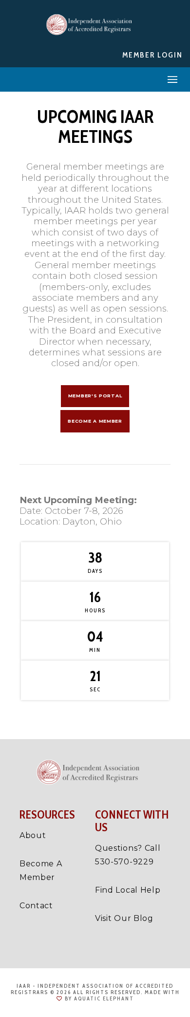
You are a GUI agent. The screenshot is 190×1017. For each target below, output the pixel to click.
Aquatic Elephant (104, 998)
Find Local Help (128, 890)
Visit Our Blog (124, 918)
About (32, 835)
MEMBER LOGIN (152, 54)
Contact (36, 905)
